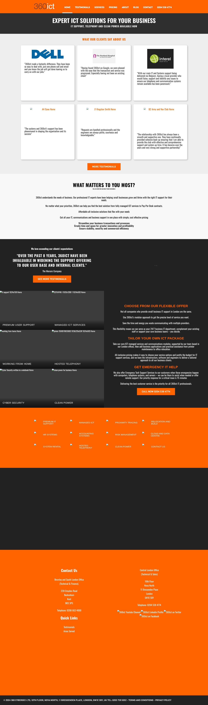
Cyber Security (13, 402)
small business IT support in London (164, 311)
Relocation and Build (160, 422)
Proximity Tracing (126, 422)
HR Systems (50, 434)
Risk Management (125, 434)
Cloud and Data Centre (160, 434)
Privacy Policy (163, 700)
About (125, 7)
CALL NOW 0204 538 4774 (156, 391)
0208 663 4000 (74, 610)
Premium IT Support (49, 422)
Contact (148, 7)
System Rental (52, 446)
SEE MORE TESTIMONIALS (52, 279)
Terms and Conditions (140, 700)
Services (99, 7)
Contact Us (158, 446)
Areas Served (69, 631)
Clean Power (64, 402)
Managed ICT (86, 422)
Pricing (113, 7)
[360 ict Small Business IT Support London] (44, 7)
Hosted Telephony (68, 364)
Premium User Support (19, 325)
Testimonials (82, 7)
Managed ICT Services (70, 325)
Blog (136, 7)
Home (67, 7)
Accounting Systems (86, 434)
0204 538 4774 (164, 7)
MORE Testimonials (104, 166)
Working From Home (17, 364)
